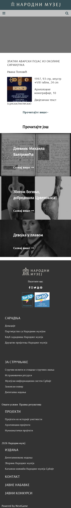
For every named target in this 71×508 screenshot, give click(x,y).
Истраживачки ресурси (18, 375)
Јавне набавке (17, 485)
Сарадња (12, 318)
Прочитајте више (35, 112)
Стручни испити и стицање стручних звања (29, 369)
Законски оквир (14, 386)
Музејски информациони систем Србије (28, 381)
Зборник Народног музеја (19, 463)
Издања (11, 450)
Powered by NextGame (15, 506)
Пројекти (13, 411)
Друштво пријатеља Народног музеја (26, 342)
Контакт (12, 476)
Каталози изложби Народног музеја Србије (29, 468)
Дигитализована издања (19, 457)
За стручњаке (16, 362)
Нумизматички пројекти (19, 430)
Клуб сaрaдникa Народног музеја (24, 337)
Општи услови (10, 404)
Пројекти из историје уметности (23, 419)
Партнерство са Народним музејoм (25, 331)
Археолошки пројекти (17, 424)
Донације (10, 325)
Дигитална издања (15, 392)
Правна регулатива (30, 404)
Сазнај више (22, 167)
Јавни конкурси (18, 493)
